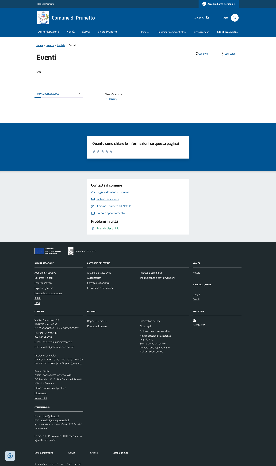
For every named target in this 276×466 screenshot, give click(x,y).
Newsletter (199, 325)
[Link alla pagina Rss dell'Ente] (194, 320)
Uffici (37, 303)
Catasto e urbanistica (98, 283)
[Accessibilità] (10, 455)
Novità (71, 31)
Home (39, 45)
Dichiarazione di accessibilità (155, 331)
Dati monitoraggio (43, 453)
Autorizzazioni (94, 278)
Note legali (145, 326)
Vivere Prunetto (107, 31)
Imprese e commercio (151, 273)
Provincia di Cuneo (97, 326)
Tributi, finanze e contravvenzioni (157, 278)
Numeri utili (40, 398)
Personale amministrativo (48, 293)
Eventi (196, 299)
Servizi (86, 31)
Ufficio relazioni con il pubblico (50, 388)
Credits (94, 453)
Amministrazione (48, 31)
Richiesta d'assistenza (151, 351)
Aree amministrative (45, 273)
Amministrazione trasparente (155, 336)
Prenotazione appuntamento (155, 347)
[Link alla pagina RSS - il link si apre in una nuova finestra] (208, 18)
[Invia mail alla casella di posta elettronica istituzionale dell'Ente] (57, 341)
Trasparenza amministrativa (171, 32)
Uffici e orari (40, 393)
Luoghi (196, 294)
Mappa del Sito (120, 453)
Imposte (145, 32)
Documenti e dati (43, 278)
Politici (37, 298)
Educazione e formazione (100, 288)
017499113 (51, 333)
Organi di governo (43, 288)
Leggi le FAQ (146, 339)
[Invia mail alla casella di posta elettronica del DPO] (51, 416)
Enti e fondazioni (43, 283)
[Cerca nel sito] (233, 18)
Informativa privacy (150, 321)
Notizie (61, 45)
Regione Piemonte (45, 3)
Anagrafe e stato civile (99, 273)
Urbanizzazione (201, 32)
